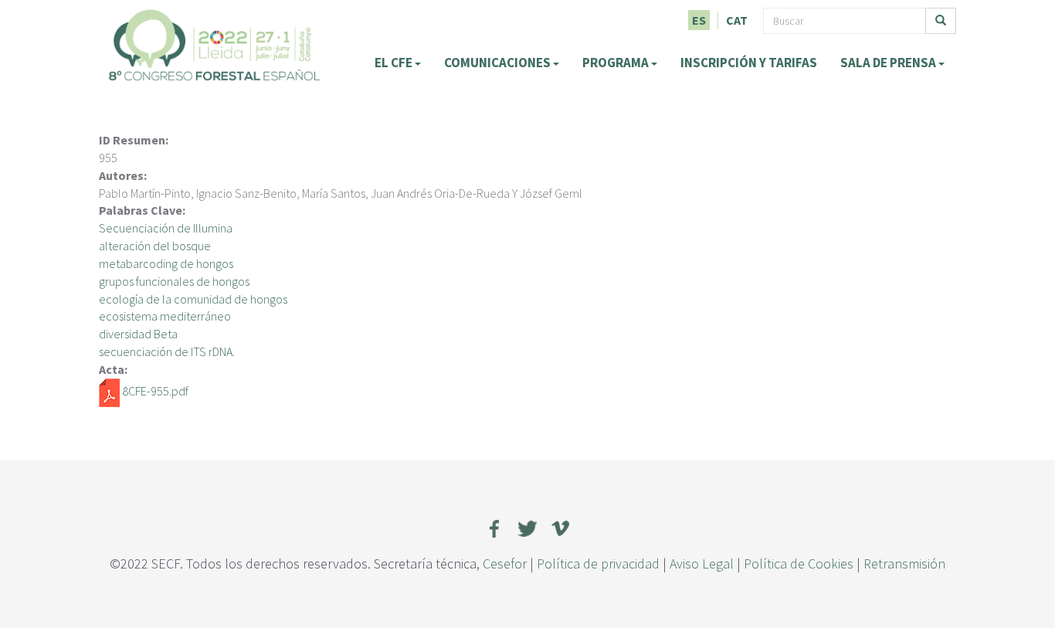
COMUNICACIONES (498, 62)
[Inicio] (215, 45)
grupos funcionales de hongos (174, 281)
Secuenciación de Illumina (165, 228)
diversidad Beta (138, 333)
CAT (737, 20)
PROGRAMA (616, 62)
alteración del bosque (155, 245)
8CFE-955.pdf (155, 391)
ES (699, 20)
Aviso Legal (702, 563)
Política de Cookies (798, 563)
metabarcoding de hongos (166, 263)
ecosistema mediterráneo (165, 316)
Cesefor (505, 563)
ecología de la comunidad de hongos (193, 299)
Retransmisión (904, 563)
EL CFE (395, 62)
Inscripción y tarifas (748, 62)
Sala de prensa (889, 62)
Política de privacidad (598, 563)
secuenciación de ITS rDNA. (167, 351)
